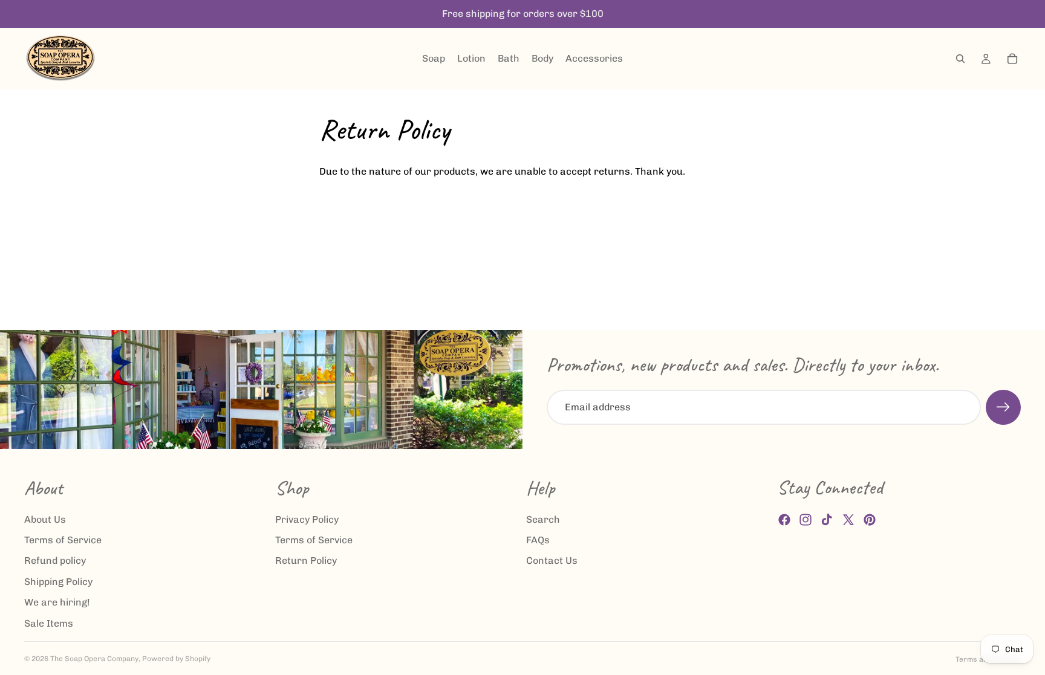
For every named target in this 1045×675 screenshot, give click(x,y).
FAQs (538, 540)
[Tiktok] (826, 519)
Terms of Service (63, 540)
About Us (45, 519)
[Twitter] (848, 519)
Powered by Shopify (176, 658)
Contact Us (552, 561)
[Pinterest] (869, 519)
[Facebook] (784, 519)
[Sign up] (1003, 407)
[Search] (960, 58)
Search (543, 519)
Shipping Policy (58, 581)
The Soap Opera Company (94, 658)
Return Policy (306, 561)
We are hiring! (57, 602)
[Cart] (1012, 58)
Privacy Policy (307, 519)
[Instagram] (805, 519)
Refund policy (55, 561)
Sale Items (48, 623)
